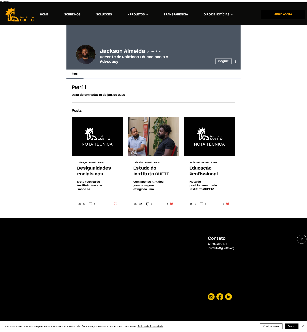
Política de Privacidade (150, 326)
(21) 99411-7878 (217, 244)
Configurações (271, 326)
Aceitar (291, 326)
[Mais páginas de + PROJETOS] (147, 14)
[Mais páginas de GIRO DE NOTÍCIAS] (232, 14)
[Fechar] (303, 326)
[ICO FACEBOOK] (211, 296)
